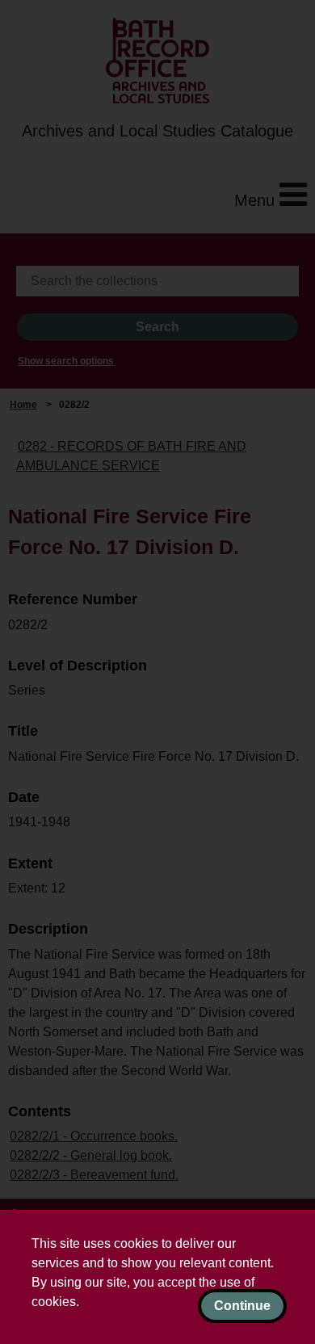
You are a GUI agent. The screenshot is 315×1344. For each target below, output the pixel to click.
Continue (242, 1305)
